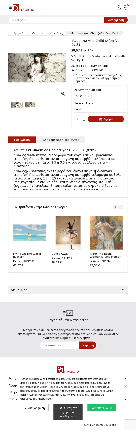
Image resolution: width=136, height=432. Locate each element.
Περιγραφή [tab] (22, 140)
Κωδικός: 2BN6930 (23, 261)
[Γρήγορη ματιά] (33, 233)
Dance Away (59, 253)
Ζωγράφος (78, 66)
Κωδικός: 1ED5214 (100, 261)
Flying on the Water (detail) (27, 255)
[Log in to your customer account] (119, 7)
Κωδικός (77, 70)
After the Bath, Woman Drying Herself (105, 255)
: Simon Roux (100, 66)
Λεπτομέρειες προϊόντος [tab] (61, 140)
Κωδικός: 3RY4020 (61, 258)
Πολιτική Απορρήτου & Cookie (99, 424)
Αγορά (106, 119)
